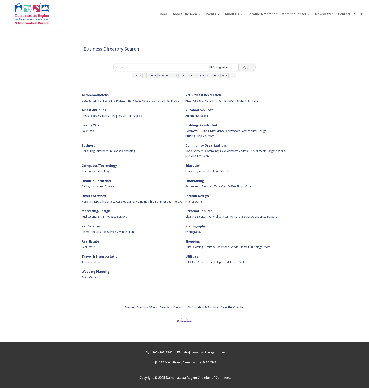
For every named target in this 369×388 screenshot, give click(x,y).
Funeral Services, (219, 216)
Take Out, (220, 186)
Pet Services (91, 226)
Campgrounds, (161, 100)
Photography (195, 226)
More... (175, 100)
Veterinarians (127, 232)
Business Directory (136, 307)
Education (193, 166)
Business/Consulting (122, 151)
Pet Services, (110, 232)
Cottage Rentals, (92, 100)
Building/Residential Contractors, (221, 131)
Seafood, (207, 186)
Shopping (192, 241)
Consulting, (88, 151)
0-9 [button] (135, 75)
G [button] (163, 75)
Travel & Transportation (100, 256)
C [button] (148, 75)
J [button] (173, 75)
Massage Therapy (171, 201)
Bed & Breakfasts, (114, 100)
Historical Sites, (194, 100)
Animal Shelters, (91, 232)
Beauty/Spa (91, 125)
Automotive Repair (196, 116)
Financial (110, 186)
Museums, (211, 100)
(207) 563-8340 (162, 352)
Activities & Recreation (203, 95)
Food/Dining (194, 181)
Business (88, 145)
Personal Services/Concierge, (248, 216)
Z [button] (233, 75)
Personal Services (198, 211)
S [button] (207, 75)
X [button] (226, 75)
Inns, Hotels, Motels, (138, 100)
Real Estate (90, 241)
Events (211, 14)
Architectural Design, (254, 131)
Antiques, (116, 116)
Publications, (89, 216)
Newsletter (324, 14)
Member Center (294, 14)
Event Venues (90, 277)
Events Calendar (160, 307)
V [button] (218, 75)
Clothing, (198, 247)
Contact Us (346, 14)
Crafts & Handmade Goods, (222, 247)
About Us (232, 14)
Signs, (101, 216)
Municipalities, (193, 156)
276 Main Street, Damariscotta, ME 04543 (187, 362)
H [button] (167, 75)
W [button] (223, 75)
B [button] (144, 75)
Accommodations (95, 95)
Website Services (116, 216)
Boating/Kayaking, (239, 100)
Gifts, (188, 247)
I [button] (170, 75)
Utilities (191, 256)
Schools (224, 171)
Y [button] (230, 75)
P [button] (196, 75)
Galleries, (104, 116)
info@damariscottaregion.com (203, 352)
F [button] (159, 75)
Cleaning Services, (196, 216)
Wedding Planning (96, 272)
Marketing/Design (96, 211)
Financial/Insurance (97, 181)
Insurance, (97, 186)
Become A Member (262, 14)
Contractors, (192, 131)
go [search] (249, 67)
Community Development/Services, (226, 151)
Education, (191, 171)
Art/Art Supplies (132, 116)
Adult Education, (209, 171)
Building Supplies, (196, 136)
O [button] (192, 75)
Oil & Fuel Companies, (199, 262)
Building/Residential (201, 125)
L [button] (180, 75)
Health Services (94, 196)
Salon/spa (88, 131)
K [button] (176, 75)
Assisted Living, (125, 201)
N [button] (188, 75)
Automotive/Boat (199, 110)
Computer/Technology (99, 166)
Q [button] (200, 75)
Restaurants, (193, 186)
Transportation (91, 262)
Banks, (86, 186)
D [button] (152, 75)
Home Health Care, (147, 201)
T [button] (211, 75)
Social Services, (194, 151)
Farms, (223, 100)
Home (163, 14)
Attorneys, (102, 151)
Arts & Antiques (94, 110)
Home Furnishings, (251, 247)
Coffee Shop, (236, 186)
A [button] (140, 75)
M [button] (184, 75)
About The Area (185, 14)
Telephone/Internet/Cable (229, 262)
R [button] (203, 75)
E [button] (155, 75)
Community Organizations (206, 145)
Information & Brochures (204, 307)
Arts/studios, (89, 116)
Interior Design (197, 196)
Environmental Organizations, (268, 151)
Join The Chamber (233, 307)
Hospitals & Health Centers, (98, 201)
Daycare (272, 216)
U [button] (215, 75)
